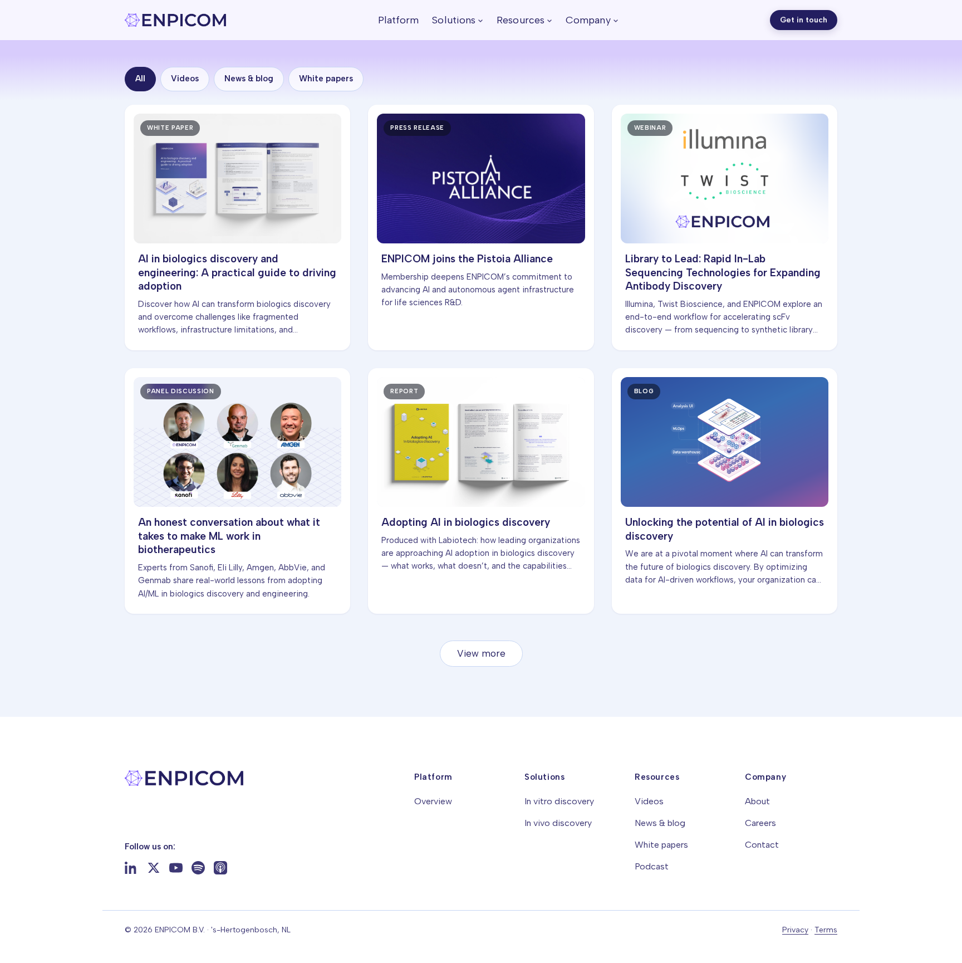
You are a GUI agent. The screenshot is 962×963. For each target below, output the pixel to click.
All (140, 79)
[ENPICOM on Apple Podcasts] (220, 867)
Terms (825, 930)
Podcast (652, 866)
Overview (433, 801)
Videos (185, 79)
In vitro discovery (559, 801)
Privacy (795, 930)
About (757, 801)
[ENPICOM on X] (153, 867)
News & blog (248, 79)
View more (481, 653)
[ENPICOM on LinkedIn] (131, 867)
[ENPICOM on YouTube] (176, 867)
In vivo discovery (558, 823)
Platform (398, 20)
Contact (762, 844)
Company (588, 20)
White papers (326, 79)
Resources (520, 20)
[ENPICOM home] (175, 20)
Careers (760, 823)
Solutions (453, 20)
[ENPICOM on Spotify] (198, 867)
